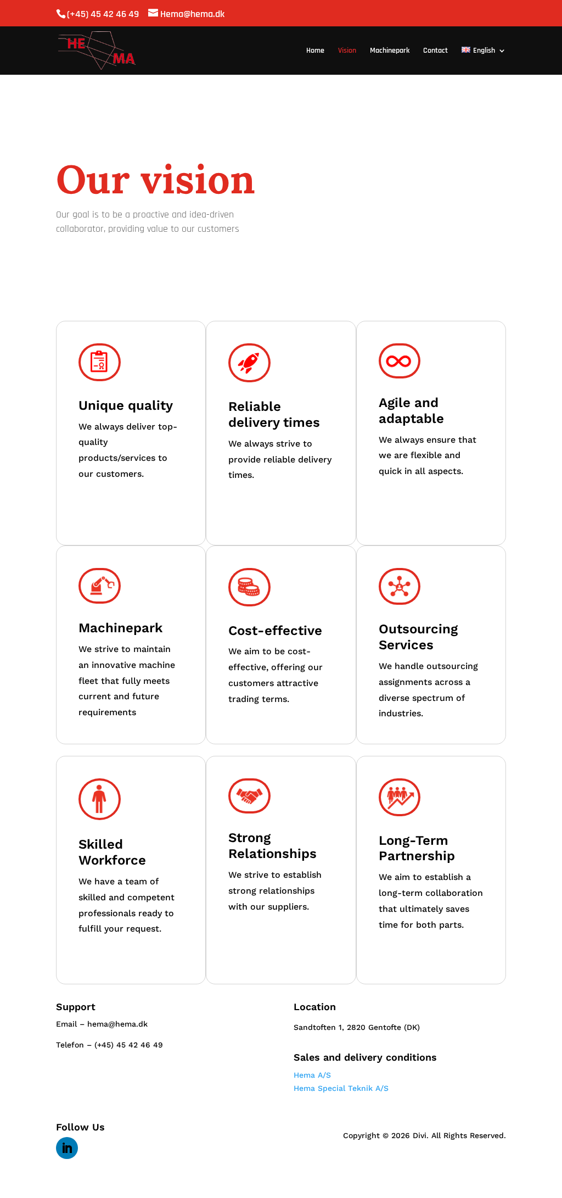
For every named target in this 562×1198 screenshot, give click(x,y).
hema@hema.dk (117, 1023)
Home (315, 51)
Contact (435, 51)
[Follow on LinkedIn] (67, 1148)
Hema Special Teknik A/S (341, 1088)
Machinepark (389, 51)
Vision (347, 51)
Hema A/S (312, 1075)
